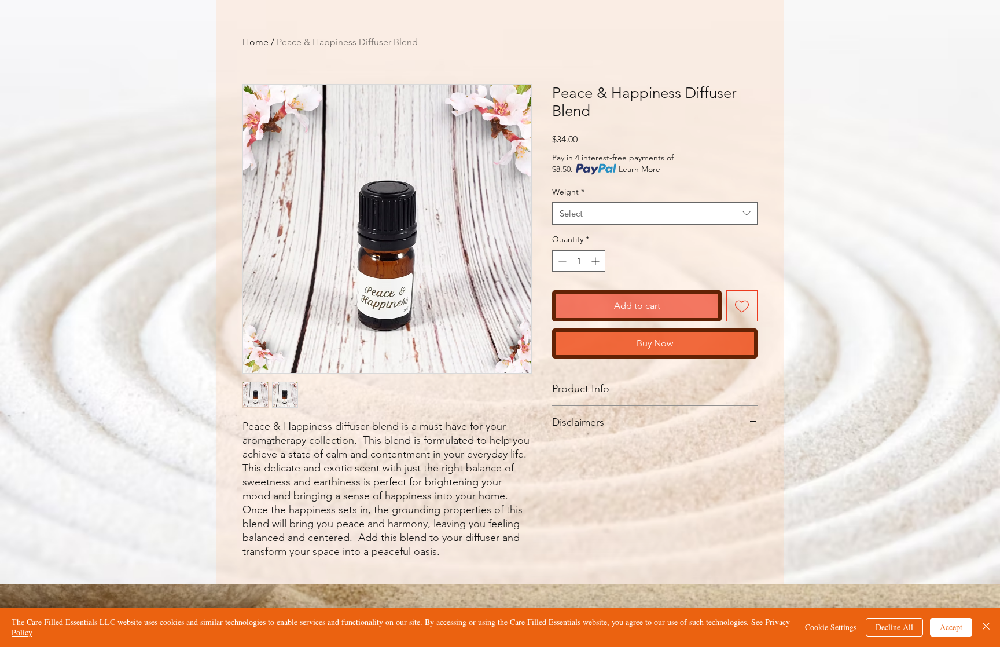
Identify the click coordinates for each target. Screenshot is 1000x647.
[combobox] (655, 213)
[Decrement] (561, 261)
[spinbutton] (578, 261)
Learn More (639, 169)
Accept (951, 627)
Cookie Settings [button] (830, 627)
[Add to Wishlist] (742, 305)
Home (255, 41)
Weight (568, 192)
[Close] (986, 627)
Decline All (894, 627)
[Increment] (596, 261)
